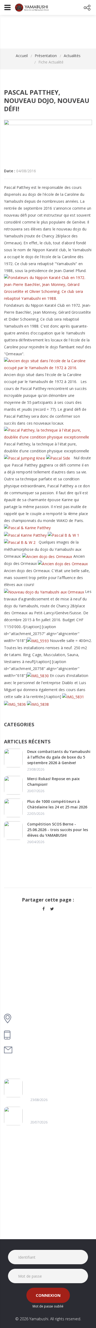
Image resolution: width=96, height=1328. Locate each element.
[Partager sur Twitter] (52, 908)
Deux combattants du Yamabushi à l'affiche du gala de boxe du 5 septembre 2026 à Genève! (58, 757)
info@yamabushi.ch (36, 1049)
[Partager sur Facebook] (43, 908)
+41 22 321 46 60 (32, 1035)
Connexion (48, 1295)
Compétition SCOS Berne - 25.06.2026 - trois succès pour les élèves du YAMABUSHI (57, 829)
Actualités (72, 55)
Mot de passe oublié (48, 1306)
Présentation (46, 55)
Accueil (22, 55)
